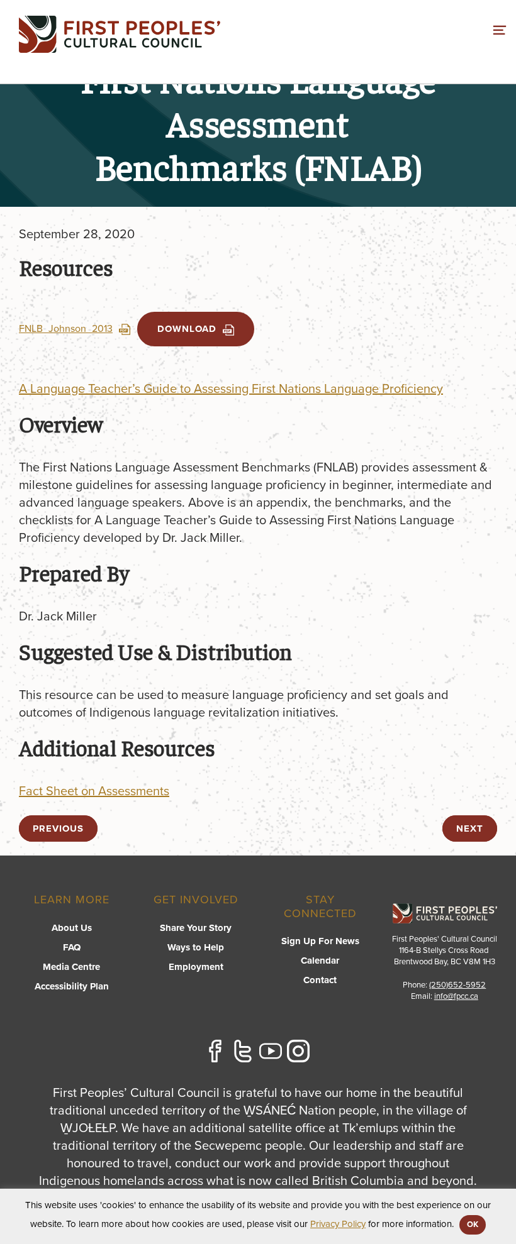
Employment (196, 966)
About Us (72, 927)
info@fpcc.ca (456, 996)
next (469, 828)
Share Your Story (196, 927)
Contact (320, 980)
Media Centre (71, 966)
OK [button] (472, 1224)
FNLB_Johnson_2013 (66, 328)
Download (186, 328)
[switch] (499, 28)
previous (58, 828)
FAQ (72, 947)
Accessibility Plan (72, 986)
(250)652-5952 (457, 985)
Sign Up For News (320, 941)
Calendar (320, 960)
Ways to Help (195, 947)
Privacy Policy (338, 1224)
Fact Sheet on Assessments (94, 791)
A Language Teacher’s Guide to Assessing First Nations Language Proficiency (231, 389)
